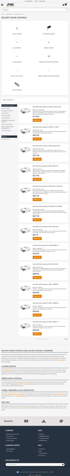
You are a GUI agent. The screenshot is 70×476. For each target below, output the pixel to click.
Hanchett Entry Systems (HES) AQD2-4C (45, 166)
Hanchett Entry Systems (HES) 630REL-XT (46, 245)
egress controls (21, 382)
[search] (66, 9)
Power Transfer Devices (17, 76)
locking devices (8, 370)
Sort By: (4, 99)
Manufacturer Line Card (12, 434)
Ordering (41, 434)
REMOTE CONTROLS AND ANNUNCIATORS (48, 76)
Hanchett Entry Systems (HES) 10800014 (45, 284)
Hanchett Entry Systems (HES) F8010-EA (45, 264)
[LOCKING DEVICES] (17, 56)
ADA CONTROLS (17, 48)
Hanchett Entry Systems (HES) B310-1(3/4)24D (47, 206)
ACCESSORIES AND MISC (49, 34)
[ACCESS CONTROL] (17, 28)
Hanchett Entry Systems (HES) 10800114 (45, 322)
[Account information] (63, 5)
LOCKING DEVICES (17, 62)
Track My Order (43, 453)
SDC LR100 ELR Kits (17, 90)
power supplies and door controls (12, 394)
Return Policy (10, 436)
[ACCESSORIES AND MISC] (48, 28)
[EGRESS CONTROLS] (48, 42)
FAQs (40, 451)
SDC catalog (61, 360)
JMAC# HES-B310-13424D (38, 209)
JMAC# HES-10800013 (37, 306)
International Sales (44, 438)
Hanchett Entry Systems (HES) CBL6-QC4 (46, 226)
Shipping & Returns (44, 436)
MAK (52, 472)
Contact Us (42, 449)
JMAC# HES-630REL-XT (38, 248)
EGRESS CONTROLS (49, 48)
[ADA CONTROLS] (17, 42)
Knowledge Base (10, 449)
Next (65, 339)
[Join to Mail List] (63, 464)
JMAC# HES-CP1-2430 (37, 130)
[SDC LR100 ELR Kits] (17, 84)
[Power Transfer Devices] (17, 70)
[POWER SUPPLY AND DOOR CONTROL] (48, 56)
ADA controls (26, 384)
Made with (46, 472)
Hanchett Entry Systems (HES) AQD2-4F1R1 (46, 146)
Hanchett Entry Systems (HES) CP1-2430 (45, 127)
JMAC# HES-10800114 (37, 325)
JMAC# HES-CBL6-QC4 (38, 229)
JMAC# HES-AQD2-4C (37, 169)
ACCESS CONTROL (17, 34)
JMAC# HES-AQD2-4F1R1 (38, 148)
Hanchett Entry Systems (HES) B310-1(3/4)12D (47, 186)
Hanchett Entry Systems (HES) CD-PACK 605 (47, 107)
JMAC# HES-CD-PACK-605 (38, 110)
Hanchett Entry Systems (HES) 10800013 (45, 303)
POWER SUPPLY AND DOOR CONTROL (48, 62)
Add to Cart (37, 120)
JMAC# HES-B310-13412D (38, 189)
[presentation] (0, 426)
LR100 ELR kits (21, 396)
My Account (42, 455)
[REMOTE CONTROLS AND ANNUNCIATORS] (48, 70)
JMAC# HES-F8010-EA (37, 267)
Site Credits (9, 451)
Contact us (21, 408)
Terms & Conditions (11, 438)
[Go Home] (10, 4)
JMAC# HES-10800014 (37, 287)
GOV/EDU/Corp (43, 440)
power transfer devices (59, 394)
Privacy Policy (10, 440)
